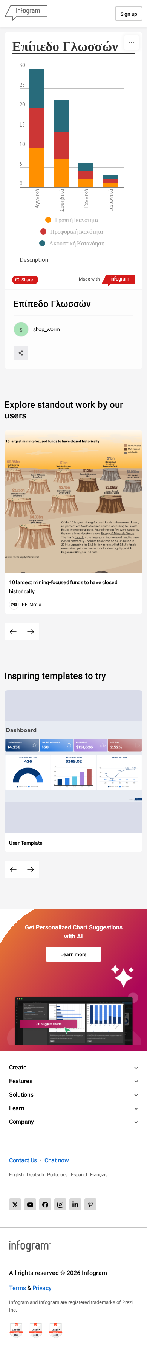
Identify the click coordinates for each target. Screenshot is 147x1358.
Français (99, 1174)
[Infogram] (26, 13)
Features (20, 1081)
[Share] (21, 353)
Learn (16, 1108)
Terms (17, 1288)
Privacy (42, 1288)
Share (27, 279)
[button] (73, 220)
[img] (36, 167)
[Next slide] (30, 632)
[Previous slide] (13, 632)
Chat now (56, 1160)
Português (57, 1174)
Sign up (128, 14)
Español (79, 1174)
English (16, 1174)
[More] (131, 42)
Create (17, 1067)
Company (21, 1121)
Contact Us (23, 1160)
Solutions (21, 1094)
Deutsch (35, 1174)
